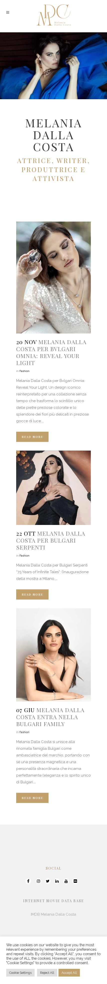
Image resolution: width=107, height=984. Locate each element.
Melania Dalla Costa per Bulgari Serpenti (50, 540)
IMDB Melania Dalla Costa (53, 914)
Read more (32, 437)
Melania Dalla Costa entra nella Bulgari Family (50, 717)
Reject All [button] (47, 973)
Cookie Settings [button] (20, 973)
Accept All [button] (69, 973)
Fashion (24, 371)
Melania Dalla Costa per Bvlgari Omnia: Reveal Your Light (51, 352)
